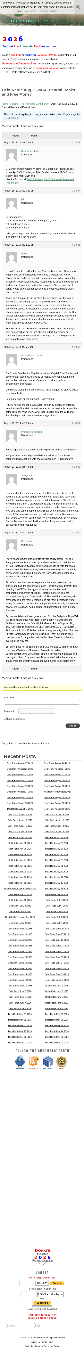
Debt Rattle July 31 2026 (56, 837)
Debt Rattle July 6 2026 (20, 911)
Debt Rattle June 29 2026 (57, 928)
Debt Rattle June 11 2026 (57, 980)
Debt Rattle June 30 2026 (20, 928)
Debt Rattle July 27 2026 (56, 849)
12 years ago (70, 114)
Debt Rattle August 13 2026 (20, 803)
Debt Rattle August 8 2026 (57, 814)
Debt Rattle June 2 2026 (20, 1008)
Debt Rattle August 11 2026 (20, 809)
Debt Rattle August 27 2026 (20, 763)
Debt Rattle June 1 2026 (56, 1008)
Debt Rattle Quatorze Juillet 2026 (20, 888)
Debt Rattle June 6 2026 (20, 997)
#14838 (76, 466)
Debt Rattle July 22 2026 (20, 866)
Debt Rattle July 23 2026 (56, 860)
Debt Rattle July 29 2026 (56, 843)
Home (5, 104)
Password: (9, 711)
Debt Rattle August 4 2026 (57, 826)
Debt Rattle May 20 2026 (57, 1042)
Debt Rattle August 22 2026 (57, 774)
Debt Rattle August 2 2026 (57, 831)
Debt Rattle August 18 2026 (57, 786)
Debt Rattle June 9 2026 (56, 985)
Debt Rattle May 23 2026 (20, 1037)
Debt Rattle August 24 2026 (57, 769)
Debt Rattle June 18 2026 (20, 963)
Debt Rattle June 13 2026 (57, 974)
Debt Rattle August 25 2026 (20, 769)
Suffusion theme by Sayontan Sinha (42, 1346)
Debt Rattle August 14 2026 (57, 797)
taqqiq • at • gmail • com (42, 1342)
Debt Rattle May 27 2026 (20, 1025)
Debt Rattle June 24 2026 (20, 945)
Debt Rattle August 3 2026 (20, 831)
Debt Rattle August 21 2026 (20, 780)
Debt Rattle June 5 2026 (56, 997)
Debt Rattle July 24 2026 (20, 860)
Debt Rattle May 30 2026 (57, 1014)
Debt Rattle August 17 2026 (20, 792)
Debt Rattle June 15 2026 (57, 968)
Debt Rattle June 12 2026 (20, 980)
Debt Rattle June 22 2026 (20, 951)
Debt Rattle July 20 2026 (20, 871)
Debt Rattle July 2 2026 (20, 923)
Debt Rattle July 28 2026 (20, 849)
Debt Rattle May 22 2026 (57, 1037)
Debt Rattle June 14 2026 (20, 974)
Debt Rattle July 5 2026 (57, 911)
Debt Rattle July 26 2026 (20, 854)
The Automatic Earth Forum (34, 104)
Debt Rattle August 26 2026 (57, 763)
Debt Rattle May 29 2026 (20, 1020)
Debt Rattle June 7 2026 (56, 991)
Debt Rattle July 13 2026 (56, 888)
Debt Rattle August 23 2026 (20, 774)
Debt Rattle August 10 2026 (57, 809)
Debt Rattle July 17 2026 (56, 877)
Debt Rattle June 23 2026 (57, 945)
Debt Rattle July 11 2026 (56, 894)
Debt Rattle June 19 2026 (57, 957)
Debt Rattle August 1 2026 (20, 837)
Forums (14, 104)
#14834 (76, 190)
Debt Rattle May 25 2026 (20, 1031)
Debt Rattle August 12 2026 (57, 803)
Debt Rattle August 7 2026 (20, 820)
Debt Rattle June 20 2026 (20, 957)
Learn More (30, 11)
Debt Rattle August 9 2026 (20, 814)
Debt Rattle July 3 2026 (57, 917)
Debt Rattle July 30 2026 (20, 843)
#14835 (76, 244)
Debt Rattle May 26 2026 (57, 1025)
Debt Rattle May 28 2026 (57, 1020)
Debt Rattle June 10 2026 (20, 985)
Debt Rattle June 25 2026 (57, 940)
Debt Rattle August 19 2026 (20, 786)
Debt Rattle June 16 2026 (20, 968)
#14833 (76, 142)
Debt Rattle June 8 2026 (20, 991)
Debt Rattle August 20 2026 (57, 780)
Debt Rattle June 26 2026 (20, 940)
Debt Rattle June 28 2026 (20, 934)
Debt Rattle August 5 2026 (20, 826)
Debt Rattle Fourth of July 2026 (20, 917)
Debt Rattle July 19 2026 (56, 871)
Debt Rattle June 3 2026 (56, 1003)
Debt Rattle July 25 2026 (56, 854)
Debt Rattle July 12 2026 (20, 894)
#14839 (76, 532)
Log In (73, 725)
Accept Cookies (49, 11)
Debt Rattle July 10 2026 (20, 900)
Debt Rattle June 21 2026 (57, 951)
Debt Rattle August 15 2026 (20, 797)
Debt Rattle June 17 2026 (57, 963)
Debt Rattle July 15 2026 (56, 883)
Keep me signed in (16, 719)
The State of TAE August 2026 (57, 792)
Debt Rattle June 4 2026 (20, 1003)
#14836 (76, 347)
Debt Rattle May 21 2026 (20, 1042)
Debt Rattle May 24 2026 (57, 1031)
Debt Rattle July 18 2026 (20, 877)
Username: (9, 697)
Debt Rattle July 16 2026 (20, 883)
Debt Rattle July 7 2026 (57, 906)
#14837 (76, 423)
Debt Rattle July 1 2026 (57, 923)
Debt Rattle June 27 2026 (57, 934)
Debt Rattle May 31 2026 (20, 1014)
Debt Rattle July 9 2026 (57, 900)
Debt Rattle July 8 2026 (20, 906)
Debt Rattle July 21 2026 (56, 866)
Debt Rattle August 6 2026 (57, 820)
